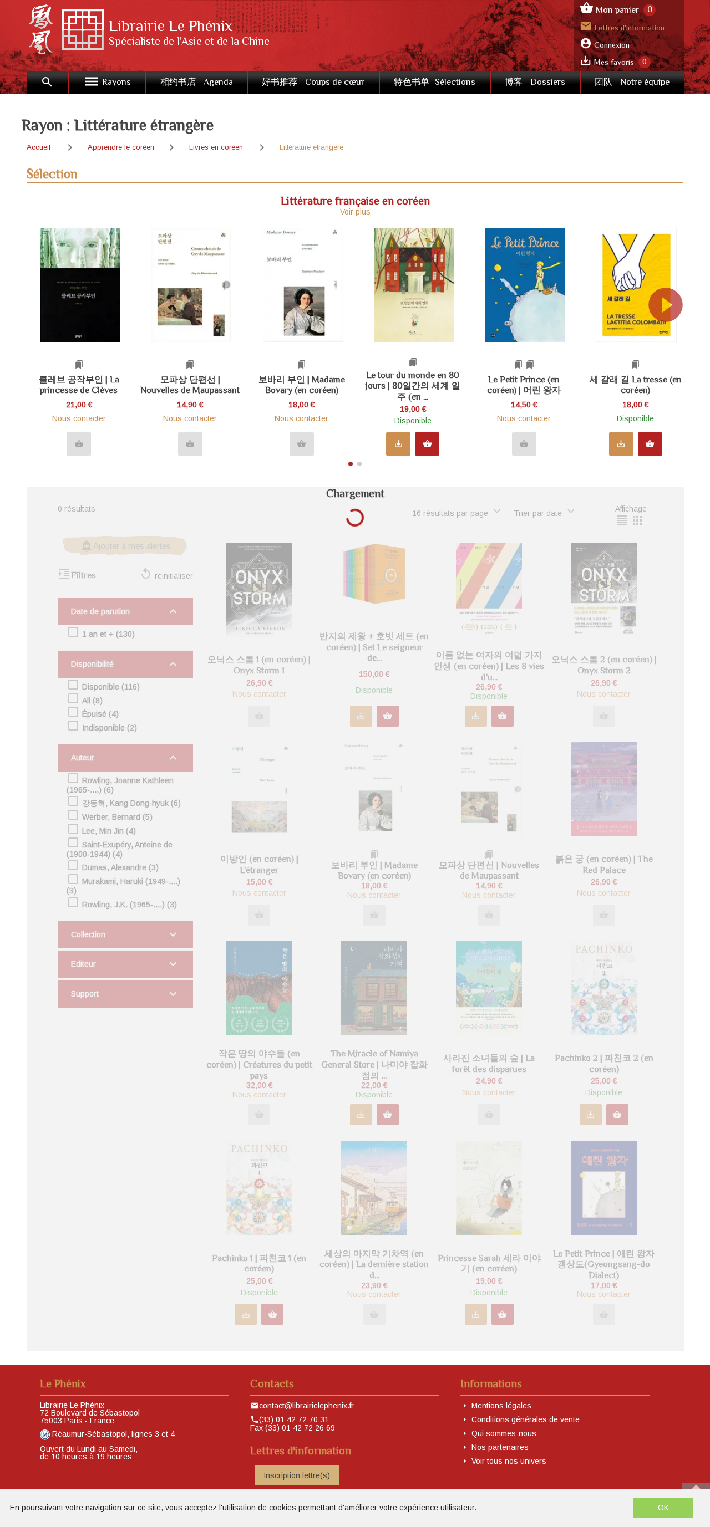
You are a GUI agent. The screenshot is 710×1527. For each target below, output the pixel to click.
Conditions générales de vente (525, 1419)
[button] (670, 342)
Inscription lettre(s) (296, 1475)
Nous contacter (79, 418)
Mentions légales (501, 1405)
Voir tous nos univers (508, 1461)
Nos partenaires (500, 1447)
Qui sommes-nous (503, 1433)
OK (663, 1507)
